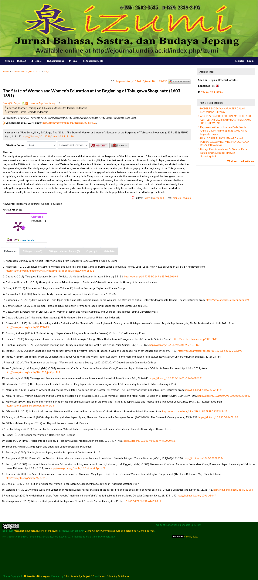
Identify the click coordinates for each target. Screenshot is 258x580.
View (147, 198)
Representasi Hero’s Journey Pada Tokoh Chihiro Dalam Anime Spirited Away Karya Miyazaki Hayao (223, 130)
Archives (15, 71)
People (37, 61)
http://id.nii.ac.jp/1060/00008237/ (204, 458)
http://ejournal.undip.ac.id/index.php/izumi (36, 530)
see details (28, 240)
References (10, 251)
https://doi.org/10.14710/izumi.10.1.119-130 (141, 81)
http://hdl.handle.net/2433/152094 (233, 489)
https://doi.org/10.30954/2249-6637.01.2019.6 (151, 276)
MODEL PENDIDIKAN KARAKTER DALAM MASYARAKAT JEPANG (222, 110)
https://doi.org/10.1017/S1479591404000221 (176, 378)
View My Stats (191, 536)
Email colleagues (181, 198)
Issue (74, 61)
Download (158, 198)
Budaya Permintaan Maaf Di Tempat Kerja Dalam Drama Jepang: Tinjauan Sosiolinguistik (223, 153)
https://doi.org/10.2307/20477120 (218, 417)
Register (239, 61)
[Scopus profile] (27, 103)
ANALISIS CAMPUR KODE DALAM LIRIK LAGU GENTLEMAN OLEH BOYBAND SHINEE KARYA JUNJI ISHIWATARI (225, 119)
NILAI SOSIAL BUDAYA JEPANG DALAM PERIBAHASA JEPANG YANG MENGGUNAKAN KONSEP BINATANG (224, 142)
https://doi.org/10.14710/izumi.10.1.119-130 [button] (48, 136)
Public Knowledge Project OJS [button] (79, 576)
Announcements (94, 61)
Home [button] (6, 71)
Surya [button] (46, 71)
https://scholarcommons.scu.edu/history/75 (30, 405)
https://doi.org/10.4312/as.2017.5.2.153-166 (174, 345)
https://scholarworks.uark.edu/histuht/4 (227, 300)
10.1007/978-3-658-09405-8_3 (142, 501)
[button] (4, 122)
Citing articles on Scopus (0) (64, 251)
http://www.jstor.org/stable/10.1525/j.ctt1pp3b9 (33, 372)
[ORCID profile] (23, 103)
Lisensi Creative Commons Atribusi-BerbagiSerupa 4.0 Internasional (119, 530)
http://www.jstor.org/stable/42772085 (27, 327)
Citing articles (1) (32, 251)
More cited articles (242, 161)
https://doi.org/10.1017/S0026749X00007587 (150, 440)
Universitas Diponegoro (37, 576)
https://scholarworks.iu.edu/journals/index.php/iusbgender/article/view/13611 (50, 270)
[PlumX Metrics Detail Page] (18, 226)
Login (250, 61)
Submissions (57, 61)
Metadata (109, 251)
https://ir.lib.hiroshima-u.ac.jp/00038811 (195, 339)
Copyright (91, 251)
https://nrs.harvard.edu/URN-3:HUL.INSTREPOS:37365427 (194, 411)
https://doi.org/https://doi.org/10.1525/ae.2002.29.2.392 (210, 350)
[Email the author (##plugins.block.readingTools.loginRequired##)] (61, 103)
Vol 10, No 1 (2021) (31, 71)
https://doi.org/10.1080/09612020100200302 (223, 395)
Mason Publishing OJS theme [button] (114, 576)
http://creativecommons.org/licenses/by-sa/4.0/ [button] (69, 122)
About (23, 61)
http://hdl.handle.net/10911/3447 (197, 495)
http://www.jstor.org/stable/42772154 (27, 478)
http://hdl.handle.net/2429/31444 (204, 390)
